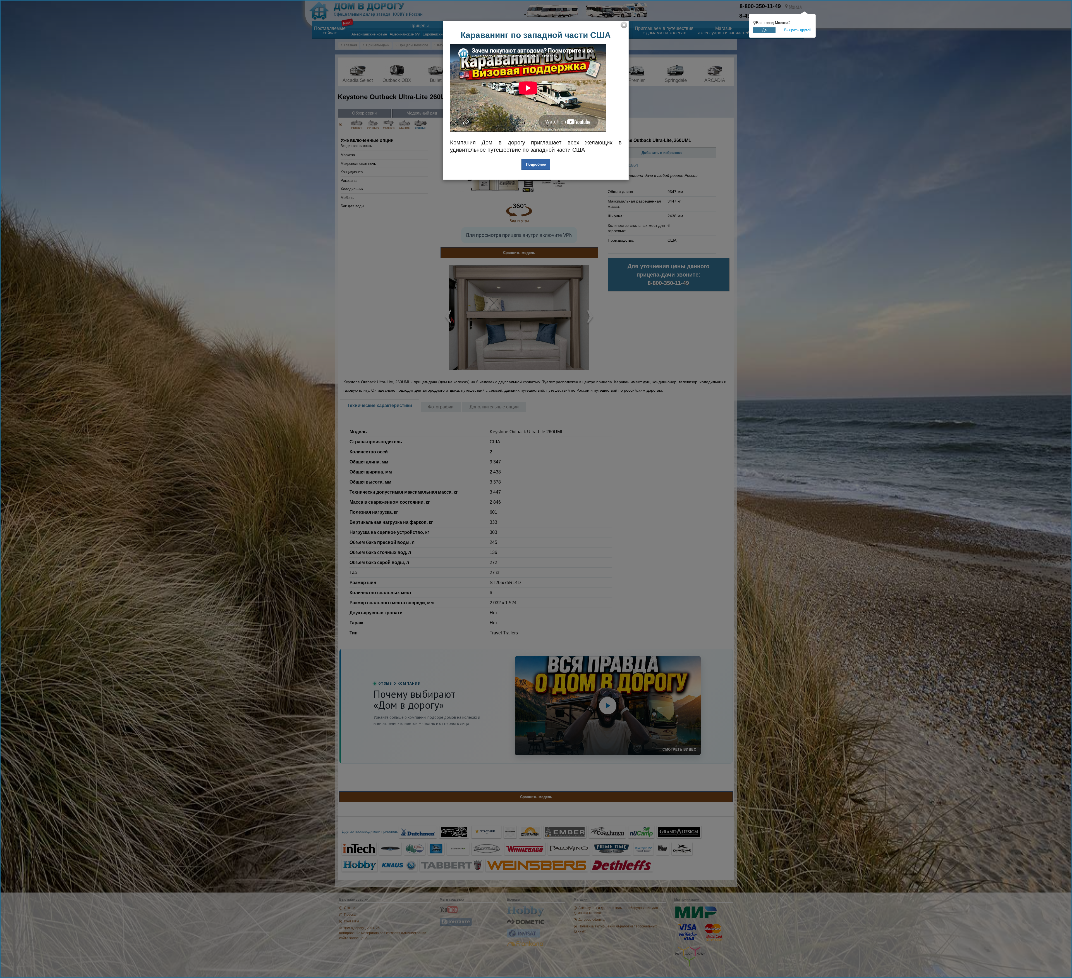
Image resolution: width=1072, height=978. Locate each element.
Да (764, 30)
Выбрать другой (797, 30)
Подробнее (536, 164)
